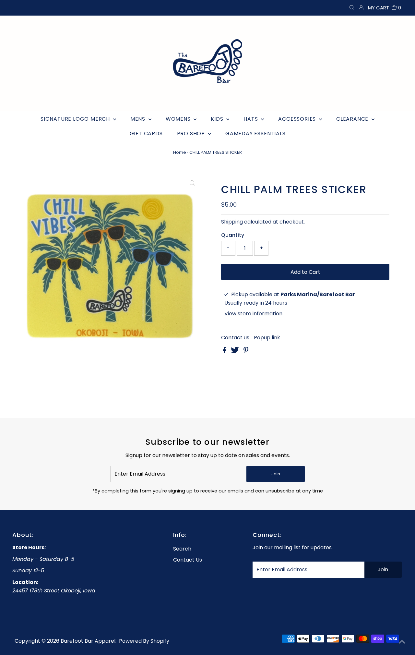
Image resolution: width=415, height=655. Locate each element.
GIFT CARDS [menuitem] (146, 133)
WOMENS (179, 119)
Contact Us (187, 560)
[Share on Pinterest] (246, 351)
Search (182, 548)
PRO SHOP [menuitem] (192, 133)
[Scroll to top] (402, 642)
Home (179, 152)
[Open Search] (352, 8)
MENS (138, 119)
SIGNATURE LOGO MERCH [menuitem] (76, 119)
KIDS (218, 119)
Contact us (235, 337)
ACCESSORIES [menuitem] (297, 119)
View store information (253, 313)
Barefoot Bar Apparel (88, 641)
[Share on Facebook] (225, 351)
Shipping (232, 221)
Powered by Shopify (144, 641)
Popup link (267, 337)
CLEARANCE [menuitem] (353, 119)
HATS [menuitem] (251, 119)
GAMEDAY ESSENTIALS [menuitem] (255, 133)
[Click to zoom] (192, 183)
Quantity (232, 235)
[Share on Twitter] (235, 351)
